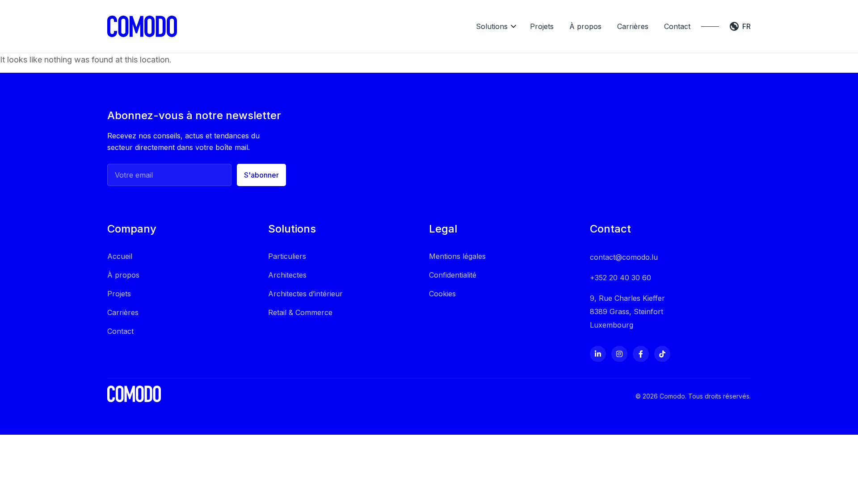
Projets (542, 26)
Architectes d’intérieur (305, 293)
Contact (677, 26)
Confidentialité (452, 274)
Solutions (492, 26)
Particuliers (287, 256)
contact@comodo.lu (624, 257)
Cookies (442, 293)
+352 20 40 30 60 (620, 277)
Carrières (632, 26)
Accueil (119, 256)
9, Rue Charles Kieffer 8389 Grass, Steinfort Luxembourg (627, 311)
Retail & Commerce (300, 312)
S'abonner (261, 174)
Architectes (287, 274)
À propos (585, 26)
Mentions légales (457, 256)
